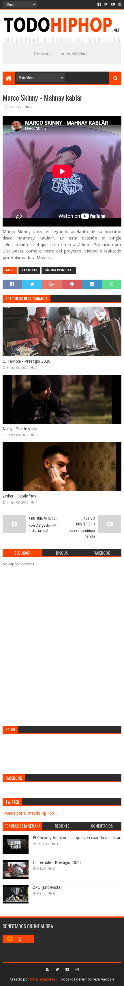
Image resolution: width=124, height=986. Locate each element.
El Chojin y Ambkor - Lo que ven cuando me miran (77, 837)
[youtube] (113, 4)
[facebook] (99, 4)
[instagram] (119, 4)
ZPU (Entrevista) (47, 887)
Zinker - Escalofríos (19, 496)
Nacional (29, 270)
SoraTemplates (42, 979)
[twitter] (106, 4)
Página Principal (58, 270)
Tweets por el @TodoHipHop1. (30, 813)
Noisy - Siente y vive (20, 428)
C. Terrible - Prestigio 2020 (26, 361)
